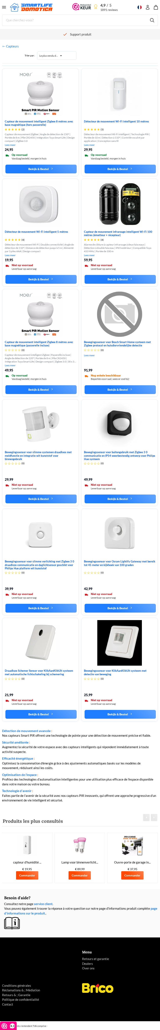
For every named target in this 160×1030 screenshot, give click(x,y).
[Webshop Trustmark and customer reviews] (81, 7)
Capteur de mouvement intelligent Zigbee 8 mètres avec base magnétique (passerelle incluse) (39, 343)
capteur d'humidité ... (27, 862)
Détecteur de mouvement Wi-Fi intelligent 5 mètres (36, 231)
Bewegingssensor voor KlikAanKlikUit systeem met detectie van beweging (115, 672)
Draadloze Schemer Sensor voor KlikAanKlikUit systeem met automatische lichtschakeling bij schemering (39, 672)
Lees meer (10, 145)
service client (43, 904)
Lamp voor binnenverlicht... (79, 862)
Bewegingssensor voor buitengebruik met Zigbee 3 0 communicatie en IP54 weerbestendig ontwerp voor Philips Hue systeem (119, 455)
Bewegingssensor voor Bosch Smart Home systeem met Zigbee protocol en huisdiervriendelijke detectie (117, 343)
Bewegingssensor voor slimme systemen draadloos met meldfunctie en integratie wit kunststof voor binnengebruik (38, 455)
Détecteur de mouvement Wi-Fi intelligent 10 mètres (116, 121)
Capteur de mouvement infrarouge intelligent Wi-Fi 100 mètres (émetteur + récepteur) (118, 233)
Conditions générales (16, 985)
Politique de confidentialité (20, 999)
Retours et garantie (95, 959)
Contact (7, 1004)
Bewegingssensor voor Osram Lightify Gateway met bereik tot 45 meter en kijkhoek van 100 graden (119, 563)
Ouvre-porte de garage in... (132, 862)
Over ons (88, 968)
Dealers (87, 963)
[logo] (31, 7)
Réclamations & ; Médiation (21, 990)
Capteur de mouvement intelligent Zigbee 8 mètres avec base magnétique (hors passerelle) (39, 123)
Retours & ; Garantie (16, 995)
